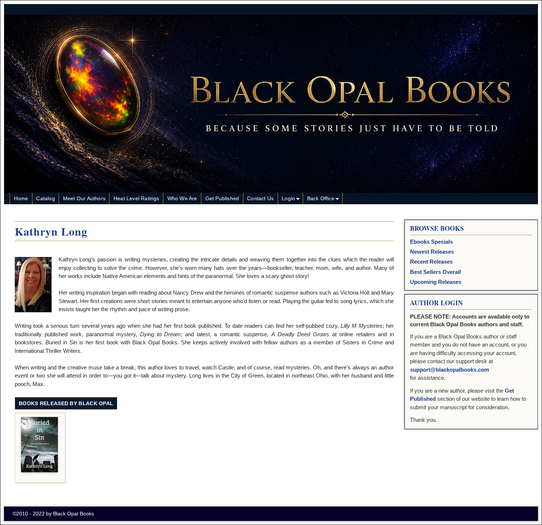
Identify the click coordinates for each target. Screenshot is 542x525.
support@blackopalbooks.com (449, 369)
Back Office (320, 198)
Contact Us (260, 198)
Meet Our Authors (84, 198)
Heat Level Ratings (136, 198)
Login (288, 198)
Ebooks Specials (431, 242)
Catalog (45, 198)
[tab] (66, 403)
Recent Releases (431, 261)
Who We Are (182, 198)
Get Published (222, 198)
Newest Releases (432, 251)
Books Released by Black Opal (66, 403)
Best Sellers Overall (435, 272)
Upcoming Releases (435, 282)
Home (21, 198)
